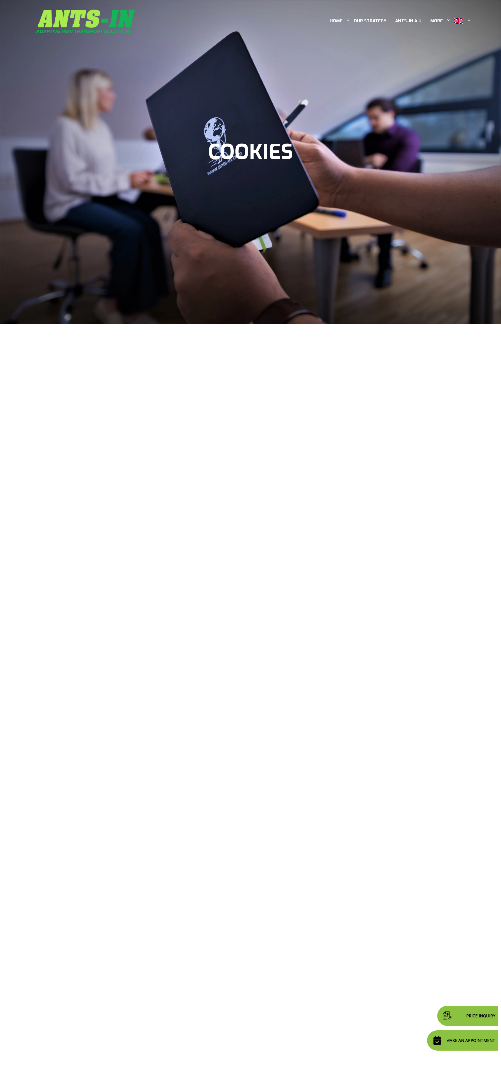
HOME (336, 21)
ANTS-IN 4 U (408, 21)
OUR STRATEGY (370, 21)
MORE (436, 21)
